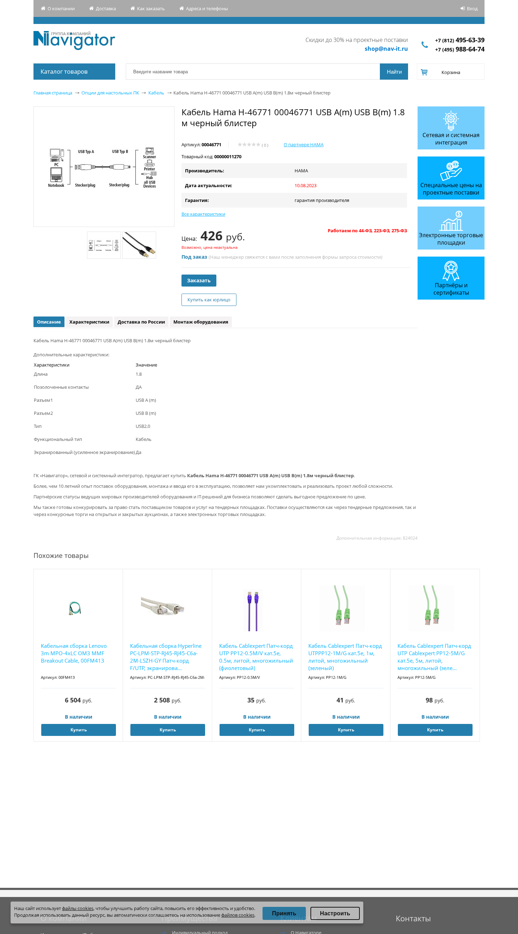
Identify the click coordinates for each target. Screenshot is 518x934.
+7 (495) (460, 49)
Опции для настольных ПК (110, 93)
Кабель (156, 93)
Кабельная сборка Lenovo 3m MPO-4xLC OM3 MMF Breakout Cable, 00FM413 (74, 653)
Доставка (106, 8)
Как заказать (151, 8)
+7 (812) (460, 40)
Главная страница (52, 93)
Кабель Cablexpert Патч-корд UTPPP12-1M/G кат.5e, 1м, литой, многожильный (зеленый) (345, 656)
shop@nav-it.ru (386, 49)
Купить (78, 730)
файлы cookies (77, 908)
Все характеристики (203, 214)
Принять (284, 913)
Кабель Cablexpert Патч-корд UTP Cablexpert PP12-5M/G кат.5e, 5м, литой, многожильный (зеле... (434, 656)
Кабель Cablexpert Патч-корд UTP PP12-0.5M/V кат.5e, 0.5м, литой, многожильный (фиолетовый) (256, 656)
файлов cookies (237, 915)
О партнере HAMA (303, 144)
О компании (61, 8)
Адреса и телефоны (207, 8)
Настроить (335, 913)
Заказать (199, 280)
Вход (472, 8)
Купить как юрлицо (208, 299)
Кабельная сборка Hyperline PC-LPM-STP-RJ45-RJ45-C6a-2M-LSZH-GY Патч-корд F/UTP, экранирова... (166, 656)
